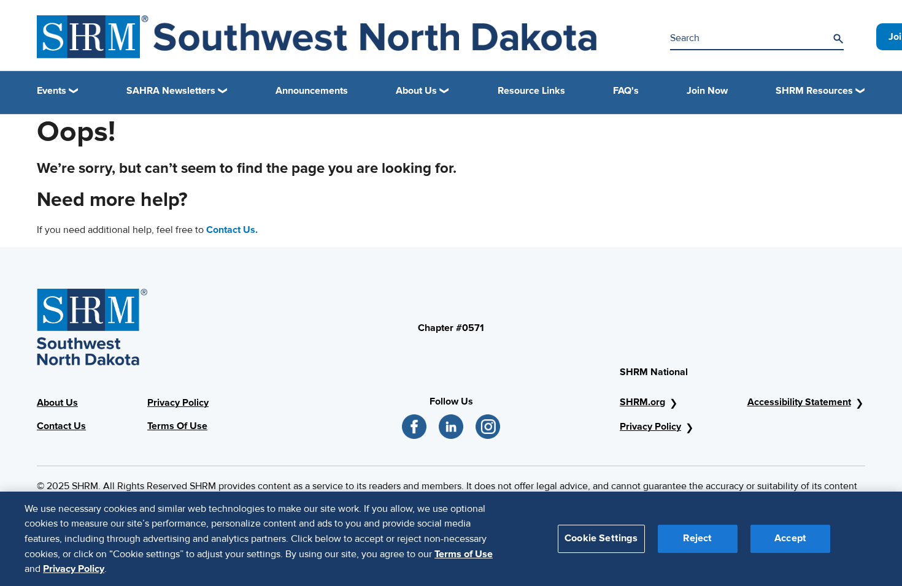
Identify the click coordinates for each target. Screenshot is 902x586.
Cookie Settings (601, 538)
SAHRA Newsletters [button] (170, 91)
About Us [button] (416, 91)
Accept (790, 538)
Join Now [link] (707, 91)
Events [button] (51, 91)
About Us (57, 403)
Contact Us (61, 426)
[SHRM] (316, 36)
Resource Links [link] (531, 91)
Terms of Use (463, 553)
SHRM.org (642, 402)
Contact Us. (232, 230)
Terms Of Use (177, 426)
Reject (697, 538)
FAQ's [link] (626, 91)
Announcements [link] (312, 91)
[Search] (838, 39)
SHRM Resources (814, 91)
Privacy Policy (178, 403)
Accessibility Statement (799, 402)
